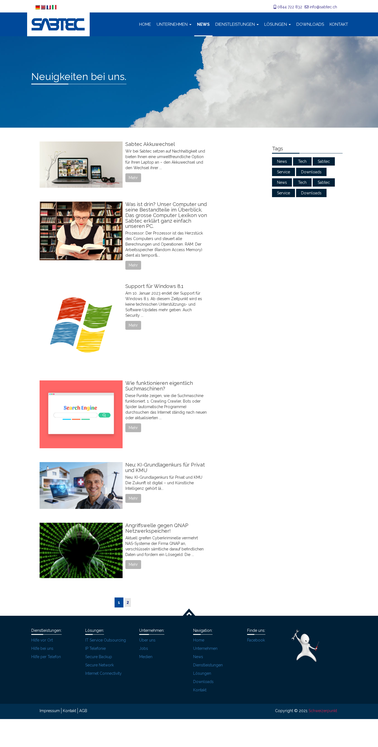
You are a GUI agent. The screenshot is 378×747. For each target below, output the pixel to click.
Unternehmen (172, 24)
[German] (38, 7)
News (203, 24)
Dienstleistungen (235, 24)
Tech (302, 161)
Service (283, 172)
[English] (43, 7)
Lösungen (275, 24)
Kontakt (339, 24)
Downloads (310, 24)
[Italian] (54, 7)
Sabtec (324, 161)
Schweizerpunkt (323, 711)
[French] (49, 7)
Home (145, 24)
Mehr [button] (133, 178)
